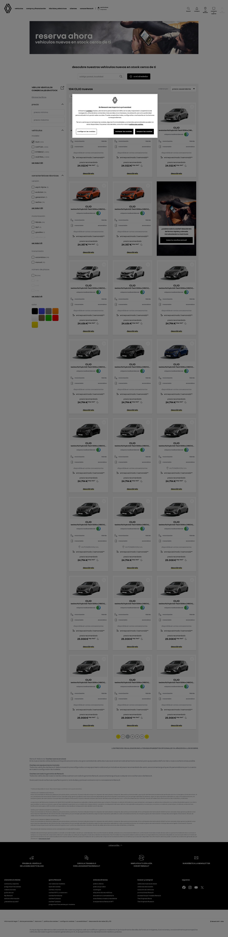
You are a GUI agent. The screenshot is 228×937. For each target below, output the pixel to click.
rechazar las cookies (123, 131)
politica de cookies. (136, 124)
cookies (89, 111)
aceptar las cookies (144, 131)
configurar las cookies (86, 131)
